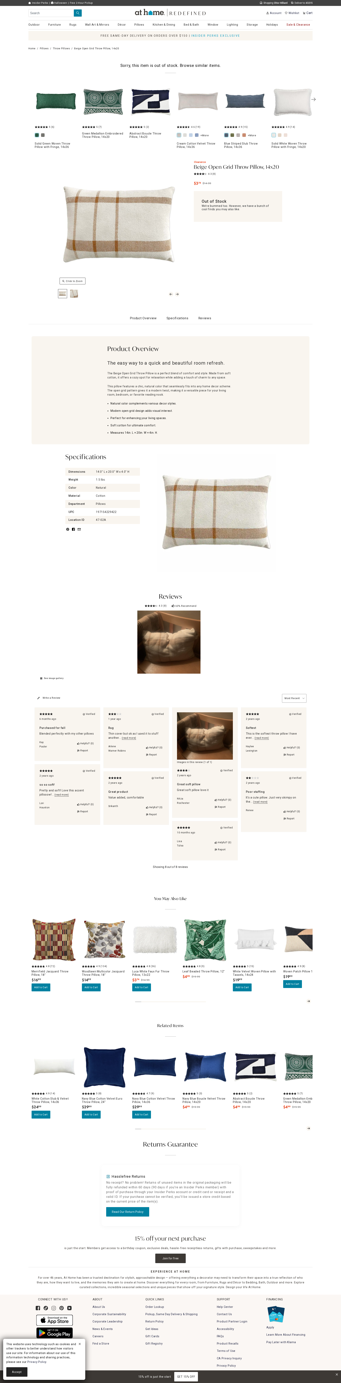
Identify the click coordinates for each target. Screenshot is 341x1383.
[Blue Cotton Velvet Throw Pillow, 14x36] (192, 135)
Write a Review (51, 698)
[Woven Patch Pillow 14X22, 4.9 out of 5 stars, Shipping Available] (306, 940)
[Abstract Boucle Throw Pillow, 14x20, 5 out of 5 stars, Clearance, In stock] (255, 1067)
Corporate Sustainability (109, 1314)
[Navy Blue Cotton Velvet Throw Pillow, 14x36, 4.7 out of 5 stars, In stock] (155, 1067)
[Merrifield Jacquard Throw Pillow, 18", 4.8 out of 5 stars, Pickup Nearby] (54, 940)
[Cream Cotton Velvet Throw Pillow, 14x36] (180, 135)
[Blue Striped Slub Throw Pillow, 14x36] (227, 135)
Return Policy (154, 1321)
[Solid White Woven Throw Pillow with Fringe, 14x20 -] (293, 102)
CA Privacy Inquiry (229, 1358)
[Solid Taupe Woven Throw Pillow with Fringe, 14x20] (286, 135)
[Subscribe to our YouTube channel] (69, 1308)
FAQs (220, 1336)
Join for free (170, 1258)
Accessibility (225, 1329)
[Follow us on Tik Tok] (46, 1308)
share (73, 531)
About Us (99, 1306)
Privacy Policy (226, 1365)
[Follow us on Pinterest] (62, 1308)
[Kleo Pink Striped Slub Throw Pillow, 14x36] (245, 135)
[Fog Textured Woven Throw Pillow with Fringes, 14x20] (280, 135)
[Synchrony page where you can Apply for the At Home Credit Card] (275, 1313)
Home (32, 48)
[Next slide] (308, 1001)
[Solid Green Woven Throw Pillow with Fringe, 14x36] (38, 135)
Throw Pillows (61, 48)
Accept (17, 1372)
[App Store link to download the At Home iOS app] (54, 1319)
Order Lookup (154, 1306)
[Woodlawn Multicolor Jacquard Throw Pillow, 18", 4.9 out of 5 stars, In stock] (104, 940)
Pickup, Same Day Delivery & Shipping (171, 1314)
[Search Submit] (78, 13)
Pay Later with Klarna (281, 1342)
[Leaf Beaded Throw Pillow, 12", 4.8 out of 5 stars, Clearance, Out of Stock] (205, 940)
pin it (67, 531)
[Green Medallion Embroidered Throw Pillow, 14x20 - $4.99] (103, 102)
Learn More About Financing (285, 1334)
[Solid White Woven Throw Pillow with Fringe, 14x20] (274, 135)
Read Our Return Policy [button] (127, 1211)
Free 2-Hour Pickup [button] (81, 3)
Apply (270, 1327)
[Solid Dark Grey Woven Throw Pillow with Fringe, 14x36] (44, 135)
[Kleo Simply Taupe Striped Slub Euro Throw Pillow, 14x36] (239, 135)
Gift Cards (152, 1336)
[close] (79, 1344)
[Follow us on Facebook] (38, 1308)
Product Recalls (228, 1343)
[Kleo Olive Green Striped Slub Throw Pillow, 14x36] (233, 135)
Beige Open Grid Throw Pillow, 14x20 (236, 167)
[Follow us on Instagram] (54, 1308)
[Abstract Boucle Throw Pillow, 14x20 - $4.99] (150, 102)
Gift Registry (154, 1343)
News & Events (103, 1329)
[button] (170, 12)
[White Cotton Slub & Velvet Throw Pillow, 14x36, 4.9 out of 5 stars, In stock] (54, 1067)
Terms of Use (226, 1350)
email (79, 531)
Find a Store (101, 1343)
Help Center (225, 1306)
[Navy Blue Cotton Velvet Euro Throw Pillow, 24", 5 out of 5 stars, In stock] (104, 1067)
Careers (98, 1336)
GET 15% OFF (186, 1376)
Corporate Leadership (108, 1321)
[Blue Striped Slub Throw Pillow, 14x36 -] (245, 102)
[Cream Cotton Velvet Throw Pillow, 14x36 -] (198, 102)
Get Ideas (151, 1329)
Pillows (44, 48)
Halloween (60, 3)
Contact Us (224, 1314)
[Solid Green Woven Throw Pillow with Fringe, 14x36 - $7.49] (56, 102)
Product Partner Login (232, 1321)
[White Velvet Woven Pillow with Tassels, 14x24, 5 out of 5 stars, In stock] (255, 940)
